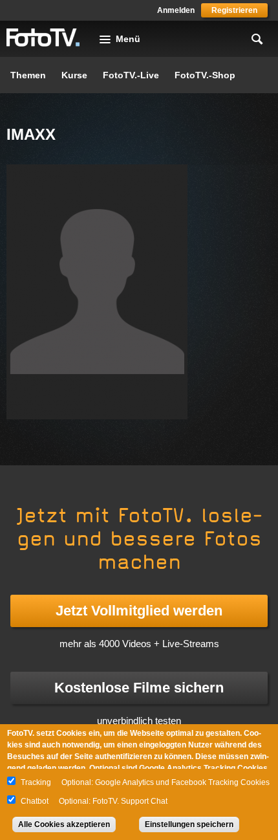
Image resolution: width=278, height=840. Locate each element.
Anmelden (176, 10)
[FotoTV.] (43, 38)
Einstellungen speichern (189, 824)
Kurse (74, 75)
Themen (28, 75)
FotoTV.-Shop (205, 75)
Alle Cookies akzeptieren (64, 824)
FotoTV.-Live (131, 75)
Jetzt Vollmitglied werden (139, 610)
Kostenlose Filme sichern (139, 688)
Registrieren (234, 10)
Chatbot (34, 801)
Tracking (36, 782)
